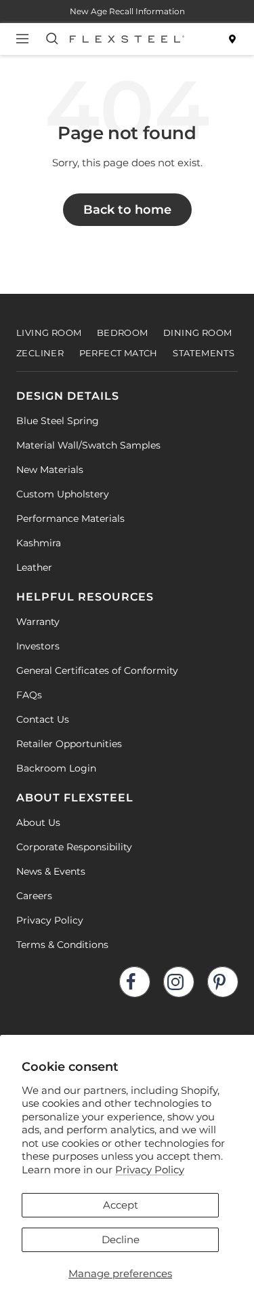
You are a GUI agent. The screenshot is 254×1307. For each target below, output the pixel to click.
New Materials (49, 469)
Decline (121, 1239)
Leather (34, 567)
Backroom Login (56, 768)
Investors (38, 646)
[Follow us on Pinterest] (222, 981)
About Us (38, 822)
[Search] (54, 39)
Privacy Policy (149, 1169)
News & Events (50, 871)
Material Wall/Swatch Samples (88, 445)
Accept (120, 1204)
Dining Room (197, 332)
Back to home (127, 209)
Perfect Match (118, 352)
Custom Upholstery (62, 494)
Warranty (38, 621)
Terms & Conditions (62, 945)
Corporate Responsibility (74, 847)
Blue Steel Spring (57, 421)
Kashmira (38, 543)
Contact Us (42, 719)
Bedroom (122, 332)
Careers (34, 896)
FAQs (29, 695)
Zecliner (40, 352)
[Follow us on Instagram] (178, 981)
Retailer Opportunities (69, 744)
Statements (203, 352)
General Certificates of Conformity (97, 670)
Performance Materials (70, 518)
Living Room (48, 332)
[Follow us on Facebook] (134, 981)
